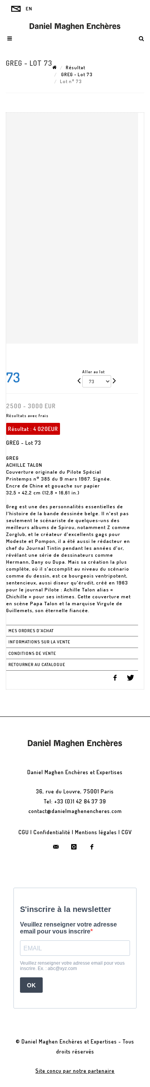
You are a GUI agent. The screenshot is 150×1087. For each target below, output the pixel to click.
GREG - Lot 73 (76, 74)
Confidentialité (51, 832)
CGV (127, 832)
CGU (23, 832)
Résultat (75, 67)
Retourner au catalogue (36, 664)
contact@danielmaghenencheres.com (75, 811)
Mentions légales (96, 832)
